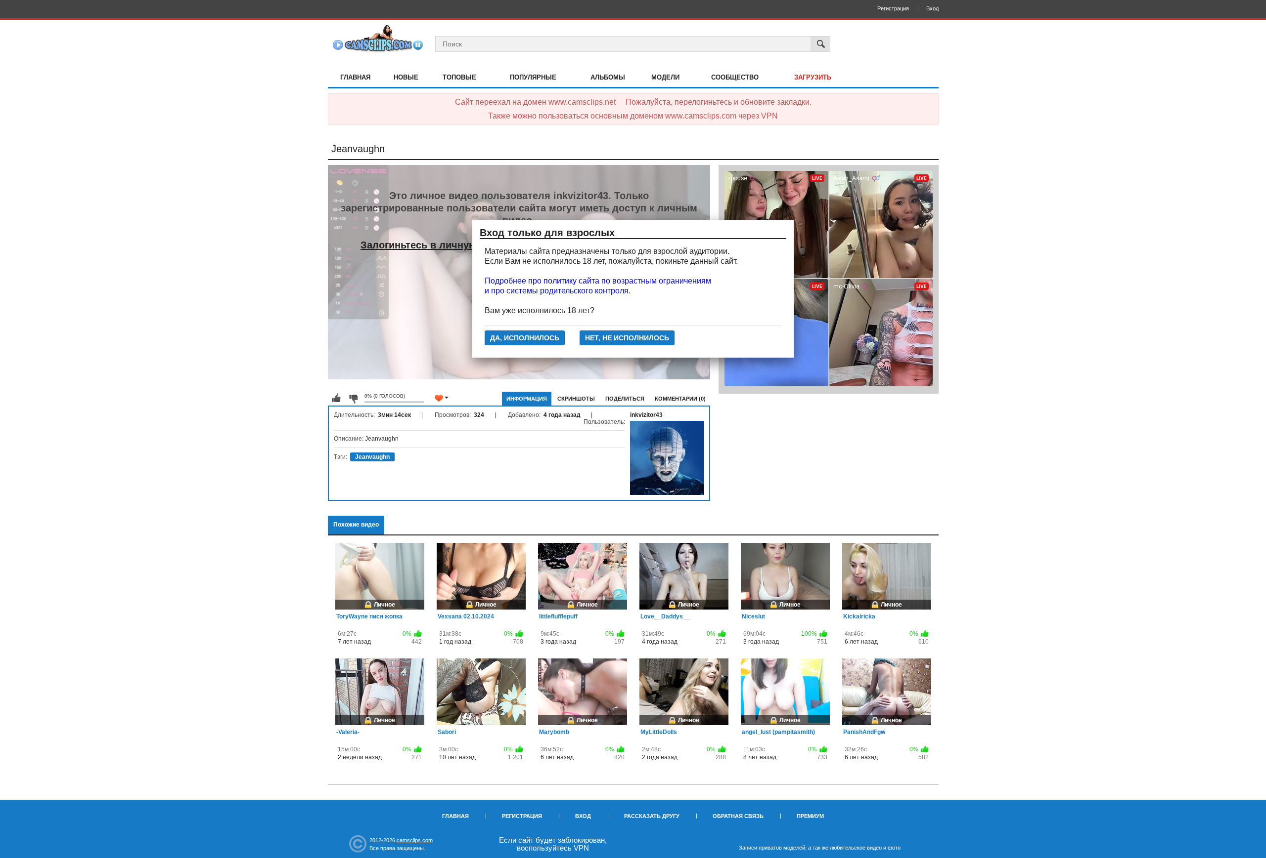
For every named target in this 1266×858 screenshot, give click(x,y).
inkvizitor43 (646, 414)
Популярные (533, 77)
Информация (526, 399)
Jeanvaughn (372, 456)
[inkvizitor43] (667, 458)
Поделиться (624, 399)
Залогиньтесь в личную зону (431, 245)
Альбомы (607, 77)
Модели (665, 77)
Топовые (459, 77)
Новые (406, 77)
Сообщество (735, 77)
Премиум (810, 816)
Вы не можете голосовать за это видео (336, 398)
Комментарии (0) (680, 399)
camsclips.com (415, 840)
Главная (355, 77)
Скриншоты (576, 399)
